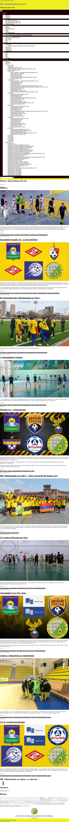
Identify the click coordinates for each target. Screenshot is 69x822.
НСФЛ (57, 799)
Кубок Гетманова (58, 797)
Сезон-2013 (10, 117)
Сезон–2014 (11, 105)
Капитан (5, 405)
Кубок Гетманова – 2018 (13, 70)
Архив (4, 43)
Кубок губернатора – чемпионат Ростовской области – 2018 (22, 68)
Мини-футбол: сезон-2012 (14, 166)
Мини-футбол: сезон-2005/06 (14, 175)
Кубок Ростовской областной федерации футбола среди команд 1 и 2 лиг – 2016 (29, 86)
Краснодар (9, 405)
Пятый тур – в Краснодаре (13, 409)
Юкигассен (8, 27)
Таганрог (7, 803)
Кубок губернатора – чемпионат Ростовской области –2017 (24, 72)
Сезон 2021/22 (8, 48)
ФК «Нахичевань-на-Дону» (11, 20)
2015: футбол (8, 38)
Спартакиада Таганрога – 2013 (18, 126)
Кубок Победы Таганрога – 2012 (18, 134)
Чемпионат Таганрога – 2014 (17, 112)
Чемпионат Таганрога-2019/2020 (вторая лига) (18, 144)
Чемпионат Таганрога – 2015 (17, 99)
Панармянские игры (7, 36)
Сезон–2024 (8, 44)
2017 (6, 54)
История (7, 61)
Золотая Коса (17, 235)
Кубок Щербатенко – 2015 (17, 95)
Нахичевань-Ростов (25, 235)
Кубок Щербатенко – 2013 (17, 119)
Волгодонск (21, 797)
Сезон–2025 (5, 33)
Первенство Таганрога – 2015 (15, 160)
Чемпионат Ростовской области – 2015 (20, 94)
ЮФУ (26, 806)
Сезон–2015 (11, 92)
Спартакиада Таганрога (56, 801)
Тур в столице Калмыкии (12, 722)
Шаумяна (23, 806)
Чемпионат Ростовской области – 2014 (20, 106)
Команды (5, 19)
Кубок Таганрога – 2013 (16, 125)
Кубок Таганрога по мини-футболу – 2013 (17, 165)
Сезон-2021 (10, 66)
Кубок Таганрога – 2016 (16, 89)
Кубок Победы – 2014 (16, 109)
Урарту (34, 803)
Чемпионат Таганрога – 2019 (14, 67)
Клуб (4, 14)
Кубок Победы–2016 (15, 84)
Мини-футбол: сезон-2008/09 (14, 171)
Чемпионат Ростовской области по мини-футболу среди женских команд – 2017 (26, 153)
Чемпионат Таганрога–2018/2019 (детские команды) (20, 150)
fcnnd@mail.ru (34, 817)
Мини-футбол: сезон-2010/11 (14, 169)
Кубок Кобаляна (66, 797)
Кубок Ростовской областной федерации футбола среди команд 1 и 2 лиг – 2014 (29, 111)
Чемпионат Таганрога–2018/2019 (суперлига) (18, 148)
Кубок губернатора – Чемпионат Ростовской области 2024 (21, 45)
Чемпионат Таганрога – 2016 (17, 88)
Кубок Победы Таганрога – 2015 (18, 101)
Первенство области (43, 802)
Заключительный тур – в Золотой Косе (19, 239)
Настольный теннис (10, 32)
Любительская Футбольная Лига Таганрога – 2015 (22, 102)
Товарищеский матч (19, 803)
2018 (6, 53)
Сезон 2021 (8, 49)
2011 (6, 40)
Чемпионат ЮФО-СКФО (53, 293)
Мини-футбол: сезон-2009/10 (14, 170)
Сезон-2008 (10, 138)
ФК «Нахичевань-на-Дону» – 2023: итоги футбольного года (28, 475)
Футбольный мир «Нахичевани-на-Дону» (20, 298)
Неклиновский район (19, 801)
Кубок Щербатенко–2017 (16, 76)
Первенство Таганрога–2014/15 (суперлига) (18, 161)
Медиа (4, 51)
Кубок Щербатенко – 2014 (17, 107)
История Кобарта (7, 60)
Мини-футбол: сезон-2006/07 (14, 173)
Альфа (1, 405)
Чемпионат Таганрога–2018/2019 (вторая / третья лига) (20, 149)
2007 (6, 42)
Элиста (49, 717)
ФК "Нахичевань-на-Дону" (13, 4)
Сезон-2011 (10, 135)
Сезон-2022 (8, 47)
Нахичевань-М (3, 352)
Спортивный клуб (7, 25)
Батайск (17, 797)
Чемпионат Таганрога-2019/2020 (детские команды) (20, 147)
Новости (5, 13)
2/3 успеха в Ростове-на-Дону (14, 537)
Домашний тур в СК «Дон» (13, 593)
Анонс (13, 797)
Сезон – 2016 (11, 79)
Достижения (8, 62)
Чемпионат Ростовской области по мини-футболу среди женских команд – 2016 (26, 157)
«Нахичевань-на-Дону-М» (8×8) (12, 22)
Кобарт (42, 797)
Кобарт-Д (46, 797)
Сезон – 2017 (11, 71)
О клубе (7, 15)
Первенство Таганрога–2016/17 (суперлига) (18, 154)
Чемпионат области (30, 352)
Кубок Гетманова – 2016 (16, 83)
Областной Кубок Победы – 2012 (18, 131)
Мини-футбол (8, 142)
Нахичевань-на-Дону (12, 352)
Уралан (32, 405)
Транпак (28, 588)
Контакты (7, 18)
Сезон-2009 (10, 137)
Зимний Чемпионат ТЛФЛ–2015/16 (16, 159)
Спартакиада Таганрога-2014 (17, 115)
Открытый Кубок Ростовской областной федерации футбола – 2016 (26, 85)
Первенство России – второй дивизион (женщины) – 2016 (24, 91)
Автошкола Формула (5, 235)
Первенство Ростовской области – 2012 (20, 129)
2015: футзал (8, 39)
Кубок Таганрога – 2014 (16, 114)
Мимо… (4, 187)
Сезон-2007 (10, 140)
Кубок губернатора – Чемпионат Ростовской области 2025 (18, 34)
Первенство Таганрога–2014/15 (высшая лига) (18, 163)
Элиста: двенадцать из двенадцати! (17, 655)
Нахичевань (63, 800)
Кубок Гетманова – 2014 (16, 108)
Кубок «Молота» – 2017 (16, 74)
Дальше (2, 232)
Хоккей (7, 26)
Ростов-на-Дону (13, 588)
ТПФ (4, 803)
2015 (6, 56)
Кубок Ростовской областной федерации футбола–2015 (23, 97)
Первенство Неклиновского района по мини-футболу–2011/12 (22, 167)
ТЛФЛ (1, 803)
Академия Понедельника (4, 797)
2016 (6, 55)
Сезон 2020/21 (8, 50)
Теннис (7, 31)
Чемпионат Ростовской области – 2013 (20, 118)
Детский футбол (30, 797)
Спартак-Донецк (34, 235)
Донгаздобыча (37, 797)
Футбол (7, 63)
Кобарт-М (51, 797)
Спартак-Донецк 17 (26, 717)
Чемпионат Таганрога (44, 804)
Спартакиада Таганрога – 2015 (18, 103)
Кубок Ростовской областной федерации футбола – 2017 (24, 77)
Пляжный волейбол (9, 28)
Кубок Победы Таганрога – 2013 (18, 124)
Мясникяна (54, 799)
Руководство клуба (9, 24)
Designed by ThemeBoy (5, 821)
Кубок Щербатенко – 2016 (17, 82)
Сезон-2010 (10, 136)
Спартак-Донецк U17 (43, 235)
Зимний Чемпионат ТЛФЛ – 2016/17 (16, 155)
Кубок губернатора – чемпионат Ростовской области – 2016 (24, 80)
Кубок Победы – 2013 (16, 121)
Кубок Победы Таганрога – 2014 (18, 113)
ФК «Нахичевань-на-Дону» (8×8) (13, 21)
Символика (8, 16)
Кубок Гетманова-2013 (16, 120)
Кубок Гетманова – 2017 (16, 78)
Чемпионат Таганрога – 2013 (17, 123)
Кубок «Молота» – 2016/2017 (17, 73)
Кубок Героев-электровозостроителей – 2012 (21, 130)
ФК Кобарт (5, 59)
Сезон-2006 (10, 141)
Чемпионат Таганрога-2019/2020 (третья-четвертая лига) (21, 146)
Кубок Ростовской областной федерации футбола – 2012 (24, 132)
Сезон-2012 (10, 128)
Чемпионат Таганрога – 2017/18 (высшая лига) (19, 152)
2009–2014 (7, 57)
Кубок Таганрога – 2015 (16, 100)
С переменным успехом (11, 357)
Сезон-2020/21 (11, 143)
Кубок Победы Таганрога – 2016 (18, 90)
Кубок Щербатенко (24, 800)
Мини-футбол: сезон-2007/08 (14, 172)
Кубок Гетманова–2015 (16, 96)
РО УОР (50, 801)
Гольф (6, 30)
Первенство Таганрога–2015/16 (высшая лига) (18, 158)
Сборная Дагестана (26, 405)
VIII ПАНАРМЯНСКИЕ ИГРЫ (12, 37)
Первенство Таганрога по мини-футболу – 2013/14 (19, 164)
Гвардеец (12, 235)
